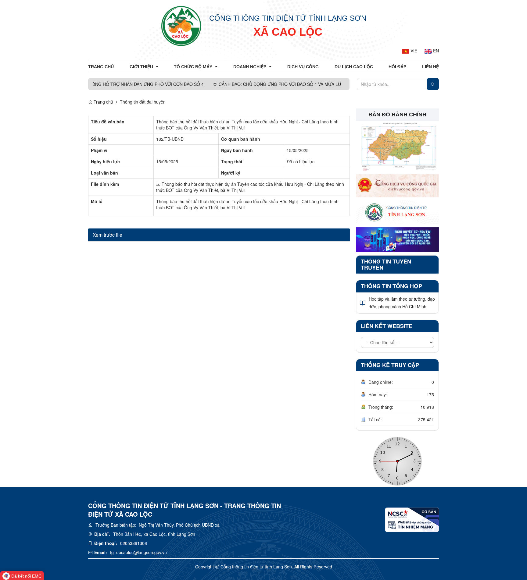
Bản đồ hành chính (397, 114)
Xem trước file (107, 234)
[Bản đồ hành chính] (397, 145)
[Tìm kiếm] (433, 84)
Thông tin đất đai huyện (143, 102)
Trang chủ (102, 102)
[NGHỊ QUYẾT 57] (397, 239)
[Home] (181, 25)
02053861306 (133, 543)
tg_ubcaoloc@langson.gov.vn (138, 552)
